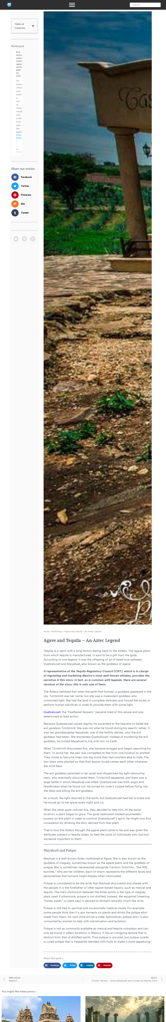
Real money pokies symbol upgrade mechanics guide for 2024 (20, 64)
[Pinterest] (24, 238)
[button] (33, 26)
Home (46, 631)
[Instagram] (33, 238)
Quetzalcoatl (52, 712)
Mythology (57, 631)
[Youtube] (16, 238)
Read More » (19, 138)
